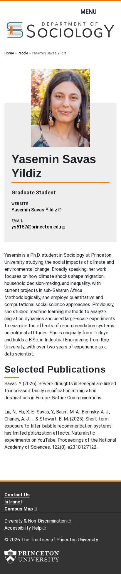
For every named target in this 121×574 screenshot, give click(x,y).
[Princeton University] (31, 556)
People (23, 53)
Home (9, 53)
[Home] (60, 32)
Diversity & (35, 521)
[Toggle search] (112, 11)
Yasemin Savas (34, 210)
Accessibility (23, 528)
